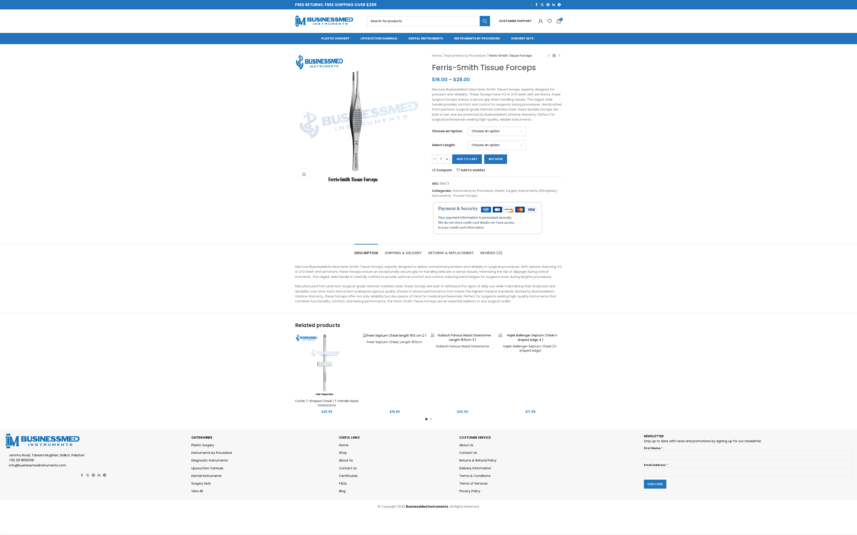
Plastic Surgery (202, 445)
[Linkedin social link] (553, 5)
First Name (653, 448)
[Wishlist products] (549, 21)
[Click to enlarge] (304, 174)
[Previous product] (548, 55)
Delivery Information (475, 468)
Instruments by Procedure (465, 55)
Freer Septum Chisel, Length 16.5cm (394, 342)
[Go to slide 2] (431, 419)
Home (436, 55)
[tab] (366, 251)
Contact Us (348, 468)
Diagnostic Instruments (209, 460)
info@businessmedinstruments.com (37, 465)
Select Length (443, 145)
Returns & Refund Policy (477, 460)
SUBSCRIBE (655, 484)
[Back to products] (554, 55)
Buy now (496, 159)
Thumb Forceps (465, 195)
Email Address (655, 465)
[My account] (540, 21)
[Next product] (559, 55)
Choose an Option (447, 131)
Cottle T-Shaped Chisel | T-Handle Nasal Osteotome (326, 403)
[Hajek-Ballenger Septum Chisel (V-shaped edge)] (530, 337)
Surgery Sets (201, 483)
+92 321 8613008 (21, 460)
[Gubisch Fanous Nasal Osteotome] (462, 337)
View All (197, 491)
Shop (343, 453)
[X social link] (542, 5)
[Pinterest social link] (548, 5)
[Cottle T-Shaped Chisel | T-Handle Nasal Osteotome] (326, 365)
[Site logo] (324, 21)
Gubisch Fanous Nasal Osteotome (462, 346)
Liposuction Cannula (207, 468)
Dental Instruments (206, 476)
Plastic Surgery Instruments (516, 190)
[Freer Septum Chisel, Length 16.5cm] (394, 335)
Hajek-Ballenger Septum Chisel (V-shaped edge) (530, 348)
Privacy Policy (469, 491)
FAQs (343, 483)
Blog (342, 491)
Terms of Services (473, 483)
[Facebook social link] (536, 5)
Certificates (348, 476)
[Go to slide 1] (426, 419)
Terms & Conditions (474, 476)
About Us (346, 460)
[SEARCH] (485, 21)
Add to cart (467, 159)
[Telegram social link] (559, 5)
